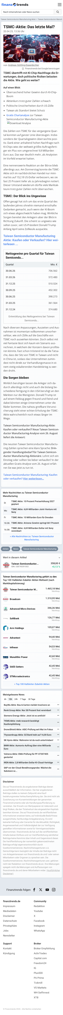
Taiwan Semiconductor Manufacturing (39, 548)
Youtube (38, 911)
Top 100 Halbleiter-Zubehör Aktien (33, 684)
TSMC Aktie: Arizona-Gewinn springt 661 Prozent (35, 523)
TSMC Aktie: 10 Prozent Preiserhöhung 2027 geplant (32, 503)
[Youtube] (47, 890)
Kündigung (9, 953)
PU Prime (39, 978)
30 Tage (31, 699)
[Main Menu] (59, 4)
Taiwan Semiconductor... (25, 564)
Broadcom (15, 599)
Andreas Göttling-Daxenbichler (23, 65)
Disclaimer (9, 916)
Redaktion (39, 906)
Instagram (39, 926)
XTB (36, 997)
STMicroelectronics (20, 676)
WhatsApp (39, 931)
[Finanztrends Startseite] (15, 6)
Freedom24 (40, 963)
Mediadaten (9, 911)
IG (35, 968)
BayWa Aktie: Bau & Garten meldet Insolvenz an (27, 705)
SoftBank (14, 618)
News (15, 548)
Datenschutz (10, 921)
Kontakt (7, 948)
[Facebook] (34, 890)
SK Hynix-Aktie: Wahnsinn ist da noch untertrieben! (28, 740)
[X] (40, 890)
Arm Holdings (17, 628)
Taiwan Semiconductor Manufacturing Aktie (18, 19)
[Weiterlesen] (58, 705)
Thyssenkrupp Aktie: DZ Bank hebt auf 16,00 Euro (27, 734)
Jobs (5, 931)
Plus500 (38, 973)
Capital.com (40, 958)
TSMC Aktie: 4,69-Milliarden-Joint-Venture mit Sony (34, 511)
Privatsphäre (10, 926)
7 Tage (23, 699)
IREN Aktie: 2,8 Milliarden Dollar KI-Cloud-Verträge (28, 762)
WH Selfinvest (41, 992)
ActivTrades (40, 953)
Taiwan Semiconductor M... (23, 589)
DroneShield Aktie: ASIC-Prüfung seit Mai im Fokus (28, 729)
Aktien (5, 548)
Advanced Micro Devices (22, 609)
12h (10, 699)
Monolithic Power (19, 657)
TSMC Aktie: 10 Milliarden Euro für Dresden (32, 517)
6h (5, 699)
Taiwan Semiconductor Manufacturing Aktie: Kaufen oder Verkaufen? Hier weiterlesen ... (31, 240)
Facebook (39, 921)
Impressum (9, 906)
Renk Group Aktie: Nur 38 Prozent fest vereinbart (27, 710)
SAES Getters (17, 667)
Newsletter (9, 935)
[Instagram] (53, 890)
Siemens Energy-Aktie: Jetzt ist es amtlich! (24, 715)
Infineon (14, 647)
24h (16, 699)
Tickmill (38, 983)
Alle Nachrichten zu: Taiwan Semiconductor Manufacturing (33, 538)
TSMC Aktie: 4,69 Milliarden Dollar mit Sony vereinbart (32, 530)
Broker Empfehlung (44, 948)
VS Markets (40, 988)
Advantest (15, 638)
